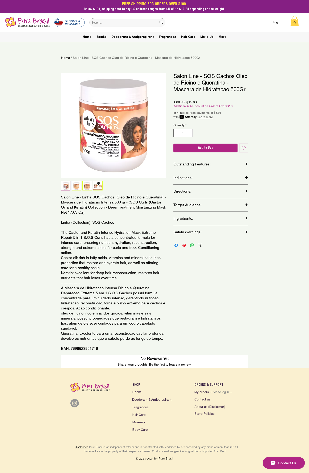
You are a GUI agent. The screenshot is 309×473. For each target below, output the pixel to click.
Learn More (205, 117)
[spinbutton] (183, 133)
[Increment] (189, 133)
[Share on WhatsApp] (192, 245)
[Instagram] (74, 403)
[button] (294, 21)
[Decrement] (176, 133)
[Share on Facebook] (176, 245)
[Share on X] (200, 245)
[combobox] (128, 22)
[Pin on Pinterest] (184, 245)
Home (65, 58)
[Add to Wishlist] (243, 148)
